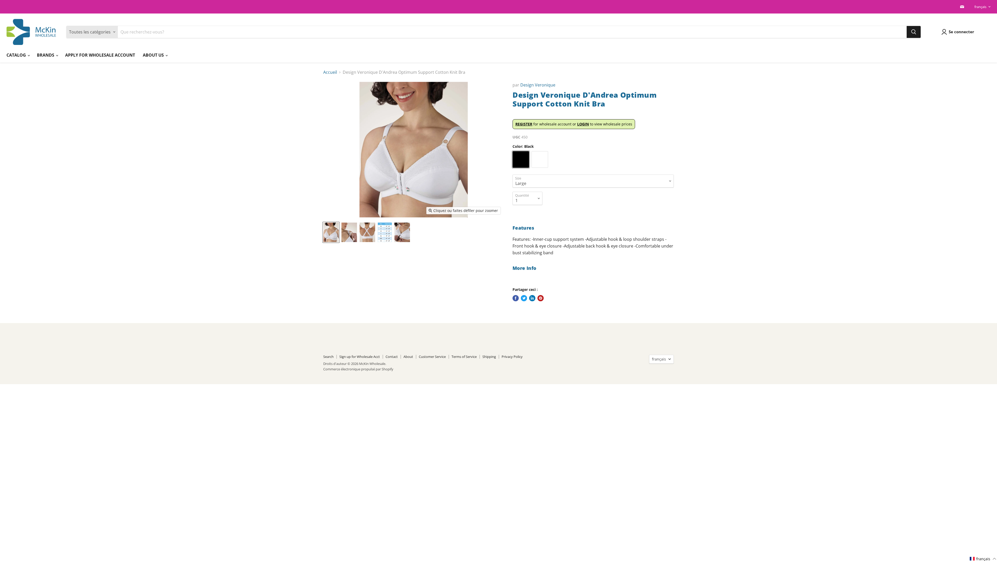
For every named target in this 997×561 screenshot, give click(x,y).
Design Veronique (537, 85)
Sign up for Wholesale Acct (359, 356)
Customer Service (432, 356)
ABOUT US (154, 55)
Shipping (489, 356)
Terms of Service (464, 356)
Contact (392, 356)
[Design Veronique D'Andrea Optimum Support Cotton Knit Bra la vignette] (331, 232)
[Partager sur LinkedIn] (532, 298)
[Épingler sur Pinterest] (540, 298)
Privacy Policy (512, 356)
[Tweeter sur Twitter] (524, 298)
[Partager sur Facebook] (516, 298)
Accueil (330, 72)
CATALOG (16, 55)
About (408, 356)
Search (328, 356)
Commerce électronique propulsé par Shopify (358, 369)
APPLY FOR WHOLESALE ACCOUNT (100, 55)
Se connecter (961, 31)
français (980, 6)
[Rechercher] (914, 32)
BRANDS (46, 55)
